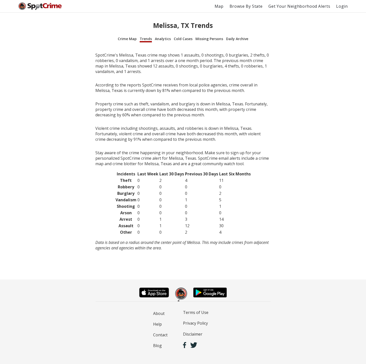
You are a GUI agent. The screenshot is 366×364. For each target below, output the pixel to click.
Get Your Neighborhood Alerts (299, 6)
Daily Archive (237, 38)
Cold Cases (183, 38)
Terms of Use (195, 312)
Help (157, 324)
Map (219, 6)
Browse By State (246, 6)
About (159, 313)
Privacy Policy (195, 323)
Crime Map (127, 38)
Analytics (163, 38)
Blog (157, 345)
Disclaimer (192, 334)
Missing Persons (209, 38)
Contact (160, 335)
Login (342, 6)
